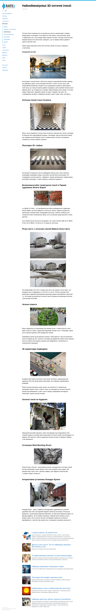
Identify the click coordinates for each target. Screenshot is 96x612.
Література (7, 36)
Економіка (5, 18)
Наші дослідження (7, 13)
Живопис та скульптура (10, 29)
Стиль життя (5, 50)
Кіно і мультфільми (9, 34)
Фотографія (7, 39)
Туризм (4, 47)
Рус (3, 10)
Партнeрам (5, 70)
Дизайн (6, 42)
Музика (6, 26)
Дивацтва (4, 55)
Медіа (3, 57)
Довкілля (4, 52)
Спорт (3, 45)
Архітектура (7, 31)
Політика (4, 16)
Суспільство (5, 21)
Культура (4, 23)
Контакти (4, 67)
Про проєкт (5, 65)
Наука (3, 60)
